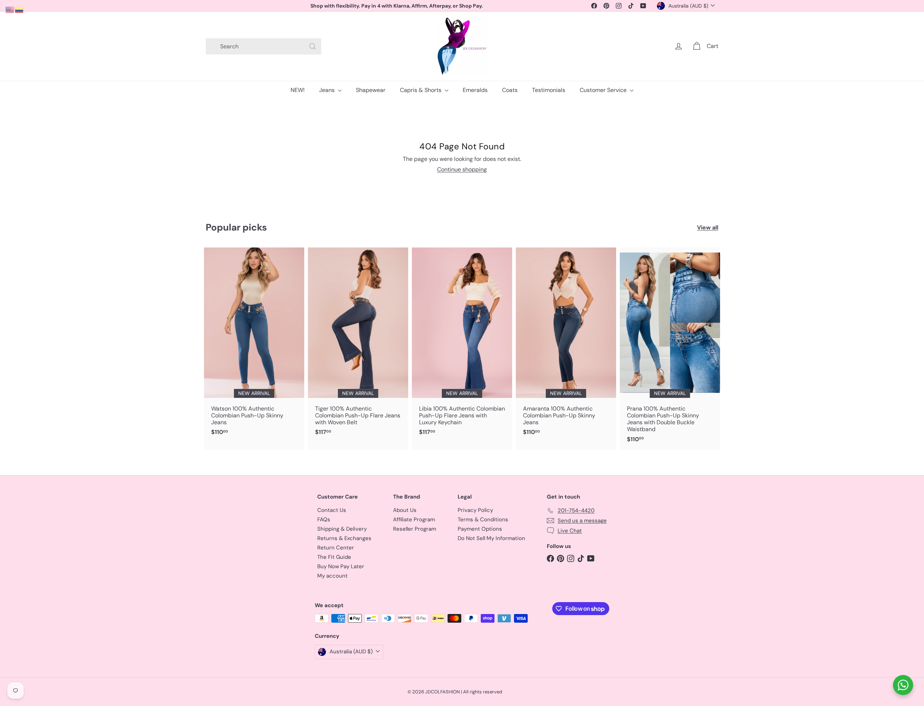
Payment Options (480, 528)
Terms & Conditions (483, 519)
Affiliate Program (414, 519)
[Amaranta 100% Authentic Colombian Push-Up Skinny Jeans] (566, 345)
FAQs (323, 519)
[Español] (19, 9)
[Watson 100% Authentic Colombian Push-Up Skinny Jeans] (254, 345)
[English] (10, 9)
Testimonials (548, 90)
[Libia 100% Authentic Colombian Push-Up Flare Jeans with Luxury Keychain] (462, 345)
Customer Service (604, 90)
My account (332, 575)
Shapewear (370, 90)
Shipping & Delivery (342, 528)
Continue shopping (462, 169)
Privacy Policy (475, 510)
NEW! (298, 90)
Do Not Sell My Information (491, 538)
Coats (510, 90)
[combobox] (263, 46)
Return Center (335, 547)
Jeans (327, 90)
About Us (405, 510)
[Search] (312, 46)
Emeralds (475, 90)
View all (707, 227)
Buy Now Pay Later (340, 566)
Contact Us (331, 510)
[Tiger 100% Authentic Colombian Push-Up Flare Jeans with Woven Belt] (358, 345)
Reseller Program (414, 528)
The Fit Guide (334, 557)
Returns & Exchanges (344, 538)
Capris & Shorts (421, 90)
